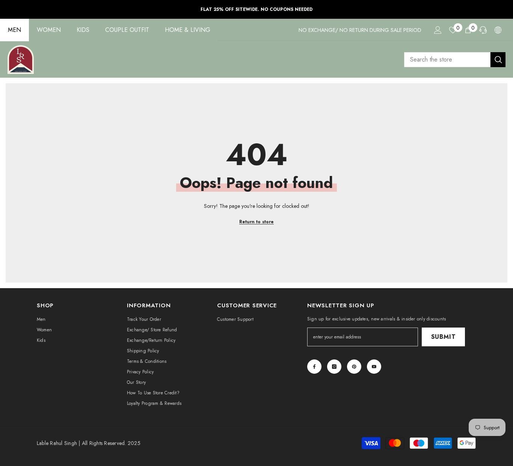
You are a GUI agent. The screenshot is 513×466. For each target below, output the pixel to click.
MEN (14, 30)
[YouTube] (374, 366)
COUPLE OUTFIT (127, 30)
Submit (443, 336)
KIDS (83, 30)
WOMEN (49, 30)
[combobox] (447, 59)
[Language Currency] (498, 30)
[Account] (438, 30)
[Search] (454, 59)
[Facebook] (314, 366)
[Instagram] (334, 366)
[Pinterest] (354, 366)
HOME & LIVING (187, 30)
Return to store (256, 221)
